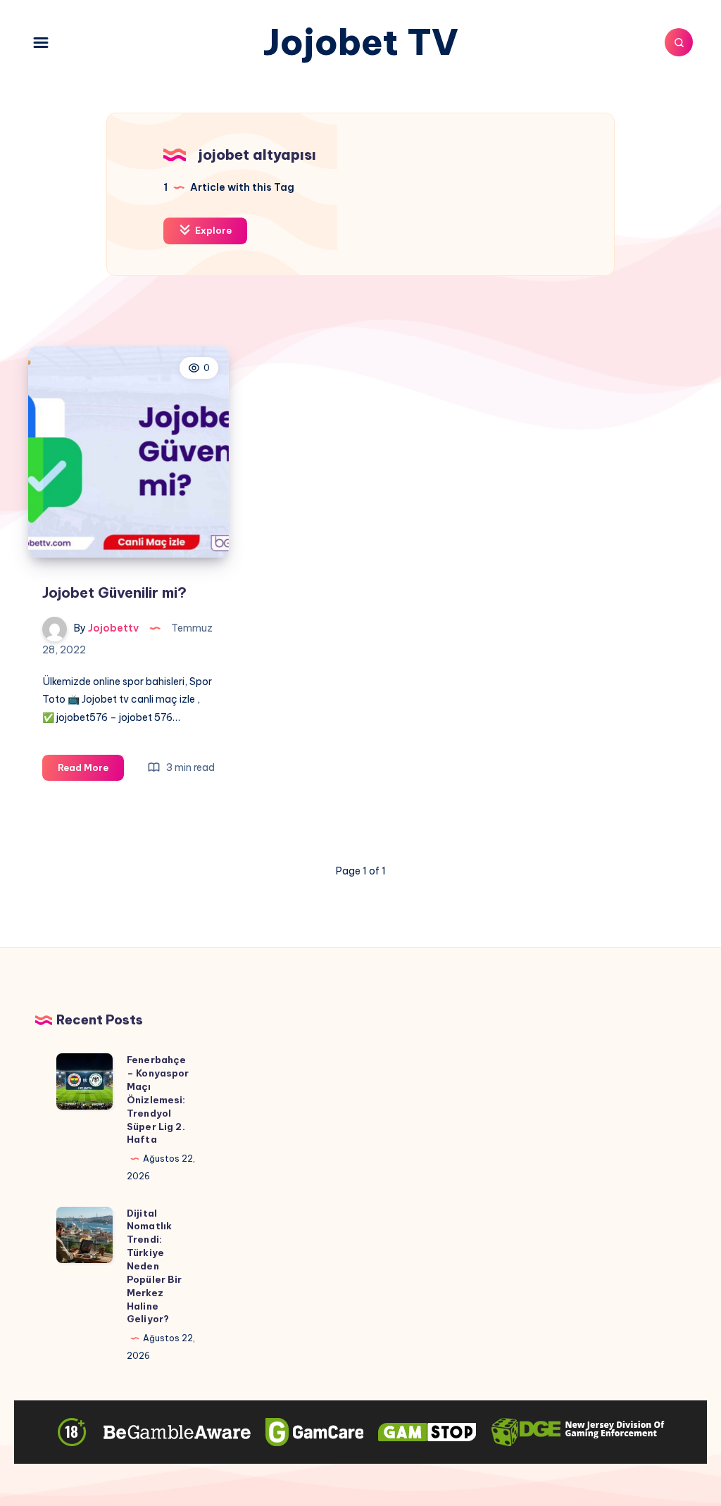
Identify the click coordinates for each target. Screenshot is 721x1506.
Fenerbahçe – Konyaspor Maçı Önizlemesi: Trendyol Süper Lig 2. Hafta (158, 1099)
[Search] (679, 42)
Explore (212, 230)
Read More (91, 771)
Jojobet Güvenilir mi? (114, 592)
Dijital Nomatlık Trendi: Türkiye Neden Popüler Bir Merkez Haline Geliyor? (154, 1266)
